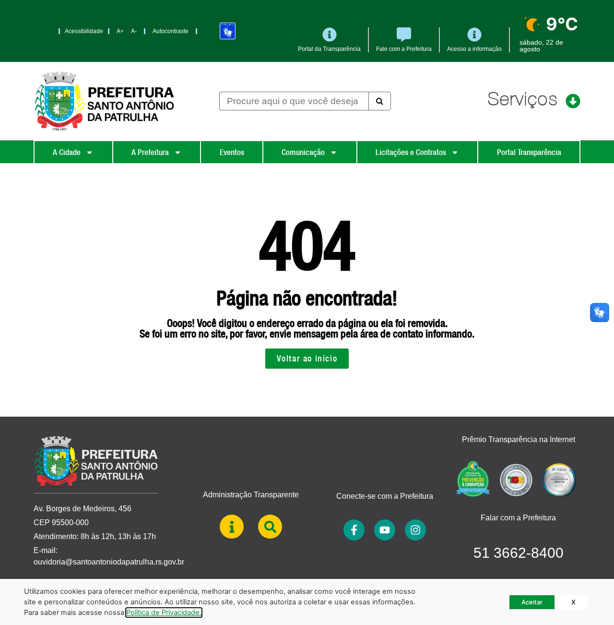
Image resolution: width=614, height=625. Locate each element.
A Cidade (67, 152)
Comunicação (303, 152)
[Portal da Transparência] (329, 34)
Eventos (232, 152)
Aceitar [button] (532, 602)
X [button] (573, 602)
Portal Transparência (529, 152)
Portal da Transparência (329, 49)
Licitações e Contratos (411, 152)
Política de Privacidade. (163, 612)
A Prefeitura (150, 152)
